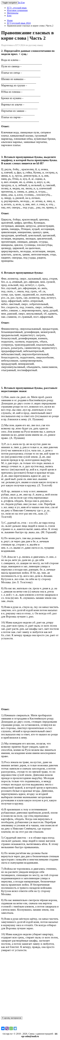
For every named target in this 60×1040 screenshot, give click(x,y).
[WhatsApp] (11, 1028)
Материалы (12, 13)
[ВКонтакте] (3, 1028)
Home (10, 20)
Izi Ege (21, 2)
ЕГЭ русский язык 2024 (19, 23)
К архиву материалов (11, 1018)
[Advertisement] (30, 674)
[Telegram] (15, 1028)
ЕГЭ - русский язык (17, 8)
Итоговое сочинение (17, 10)
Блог (9, 15)
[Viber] (7, 1028)
